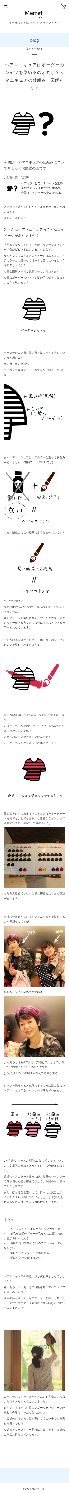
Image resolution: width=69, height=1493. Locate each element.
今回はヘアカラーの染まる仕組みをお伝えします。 (42, 188)
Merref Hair (38, 1488)
